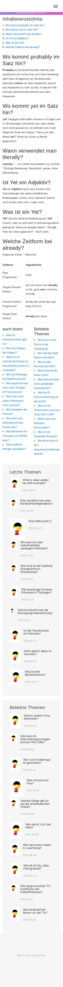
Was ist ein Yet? (15, 42)
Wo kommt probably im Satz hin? (25, 25)
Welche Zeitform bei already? (23, 47)
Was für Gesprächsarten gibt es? (15, 339)
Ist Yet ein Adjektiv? (17, 38)
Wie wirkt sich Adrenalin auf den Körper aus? (13, 422)
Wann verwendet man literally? (23, 34)
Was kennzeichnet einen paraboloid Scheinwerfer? (46, 384)
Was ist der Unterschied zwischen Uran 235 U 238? (47, 410)
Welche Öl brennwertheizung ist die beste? (46, 397)
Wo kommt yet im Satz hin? (22, 29)
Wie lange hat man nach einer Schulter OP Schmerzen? (15, 387)
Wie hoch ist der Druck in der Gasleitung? (45, 344)
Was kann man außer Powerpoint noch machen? (13, 401)
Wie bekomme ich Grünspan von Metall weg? (15, 436)
